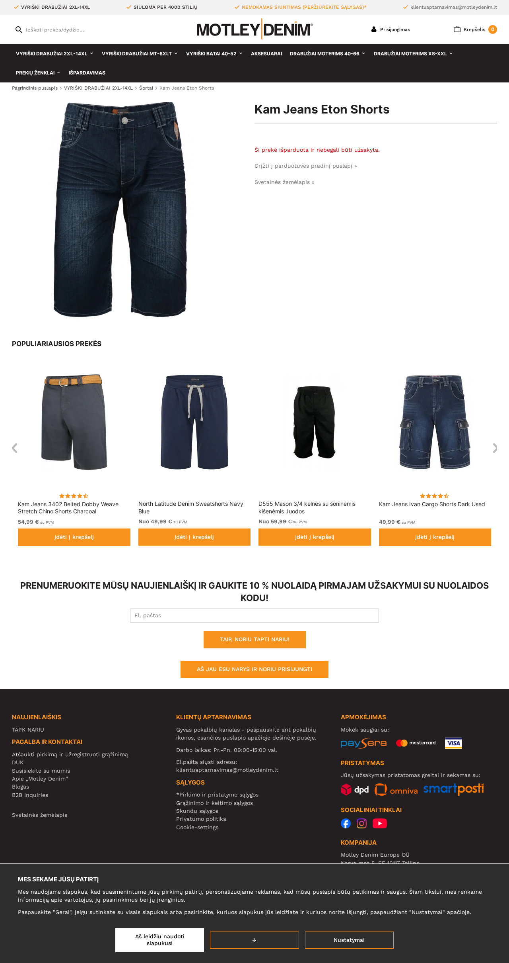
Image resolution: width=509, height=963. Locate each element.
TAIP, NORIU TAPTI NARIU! (254, 639)
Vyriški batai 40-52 (211, 54)
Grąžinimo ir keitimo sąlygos (214, 803)
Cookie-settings (197, 827)
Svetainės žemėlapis (39, 815)
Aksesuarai (266, 54)
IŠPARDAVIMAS (87, 73)
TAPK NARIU (28, 729)
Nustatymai (349, 940)
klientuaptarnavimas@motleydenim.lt (453, 7)
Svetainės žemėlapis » (284, 182)
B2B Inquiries (30, 795)
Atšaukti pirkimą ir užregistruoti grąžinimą (70, 754)
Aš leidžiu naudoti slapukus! (160, 940)
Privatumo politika (201, 819)
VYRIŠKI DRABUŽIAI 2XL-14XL (51, 54)
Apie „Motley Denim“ (40, 778)
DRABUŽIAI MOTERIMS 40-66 (324, 54)
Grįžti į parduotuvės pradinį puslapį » (305, 165)
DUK (17, 762)
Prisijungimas (394, 29)
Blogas (20, 786)
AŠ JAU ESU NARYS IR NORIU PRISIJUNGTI (254, 669)
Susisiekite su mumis (41, 770)
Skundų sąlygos (197, 811)
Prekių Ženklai (35, 73)
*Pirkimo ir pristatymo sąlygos (217, 794)
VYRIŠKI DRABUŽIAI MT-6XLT (137, 54)
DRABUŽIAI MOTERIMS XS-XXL (410, 54)
